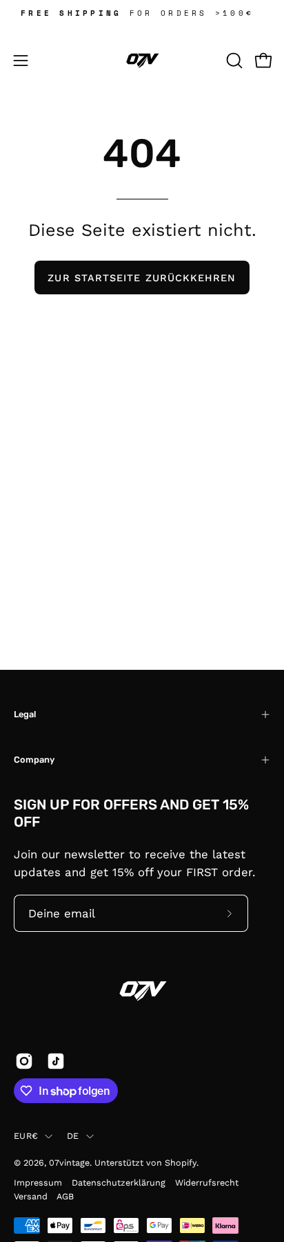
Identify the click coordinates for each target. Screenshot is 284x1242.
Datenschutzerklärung (118, 1182)
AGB (65, 1196)
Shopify (180, 1162)
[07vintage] (142, 60)
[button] (233, 60)
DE (73, 1136)
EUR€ (26, 1136)
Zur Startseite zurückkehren (142, 277)
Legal (25, 714)
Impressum (38, 1182)
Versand (31, 1196)
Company (34, 759)
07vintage (69, 1162)
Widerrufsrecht (207, 1182)
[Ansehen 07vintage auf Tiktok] (55, 1061)
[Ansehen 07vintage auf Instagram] (24, 1061)
